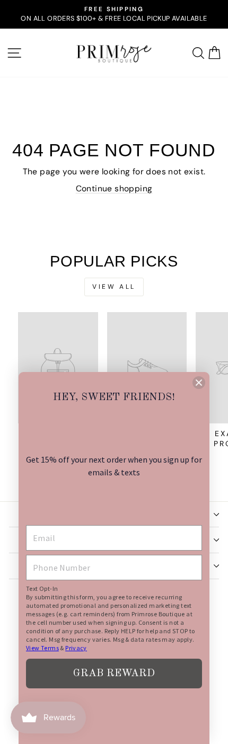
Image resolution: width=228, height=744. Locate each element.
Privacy (76, 648)
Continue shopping (114, 188)
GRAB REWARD (114, 673)
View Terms (42, 648)
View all (114, 286)
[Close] (198, 382)
